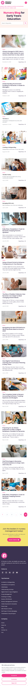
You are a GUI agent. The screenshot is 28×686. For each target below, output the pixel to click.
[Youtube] (17, 572)
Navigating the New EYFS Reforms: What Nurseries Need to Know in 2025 (13, 329)
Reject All (14, 683)
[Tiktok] (13, 572)
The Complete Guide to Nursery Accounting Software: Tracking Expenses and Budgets (13, 396)
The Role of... (5, 118)
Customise (14, 679)
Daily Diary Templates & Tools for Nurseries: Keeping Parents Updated (13, 230)
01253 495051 (9, 660)
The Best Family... (7, 174)
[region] (14, 674)
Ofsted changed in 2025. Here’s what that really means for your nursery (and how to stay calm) (13, 53)
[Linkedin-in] (9, 572)
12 (21, 514)
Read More (21, 62)
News (3, 49)
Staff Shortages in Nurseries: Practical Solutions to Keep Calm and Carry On (13, 463)
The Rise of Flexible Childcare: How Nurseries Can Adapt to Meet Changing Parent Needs (13, 295)
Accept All (14, 675)
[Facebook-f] (2, 572)
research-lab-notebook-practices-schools (10, 6)
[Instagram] (6, 572)
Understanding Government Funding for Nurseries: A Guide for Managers (13, 85)
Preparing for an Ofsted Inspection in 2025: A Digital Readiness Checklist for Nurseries (13, 429)
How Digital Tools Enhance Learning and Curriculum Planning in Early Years (13, 362)
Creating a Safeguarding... (9, 147)
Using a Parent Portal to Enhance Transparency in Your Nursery (13, 263)
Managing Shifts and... (8, 203)
